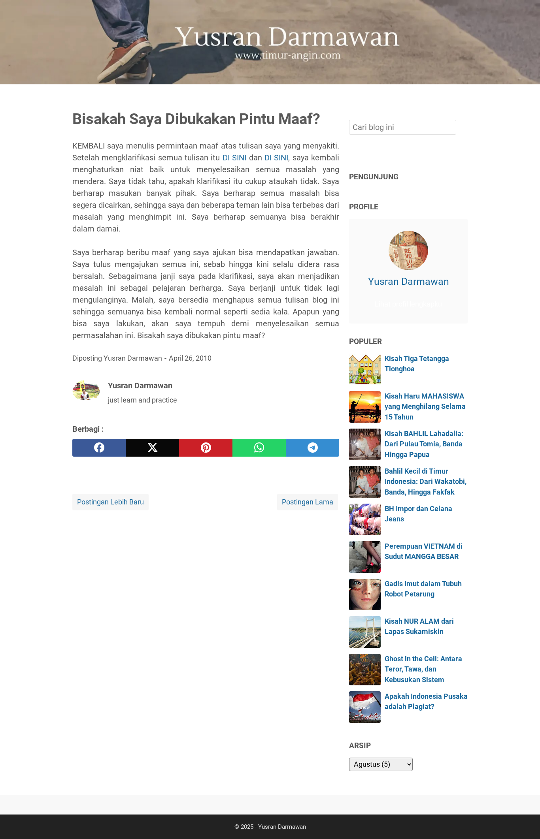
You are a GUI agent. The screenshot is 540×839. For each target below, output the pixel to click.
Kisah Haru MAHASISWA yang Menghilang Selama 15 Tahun (425, 406)
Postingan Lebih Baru (110, 502)
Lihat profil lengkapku (408, 304)
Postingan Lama (307, 502)
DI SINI (234, 157)
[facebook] (99, 448)
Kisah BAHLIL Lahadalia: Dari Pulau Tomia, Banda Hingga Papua (424, 444)
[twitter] (152, 448)
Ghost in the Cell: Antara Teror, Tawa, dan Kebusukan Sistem (423, 669)
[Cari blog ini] (463, 97)
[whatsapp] (259, 448)
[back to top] (524, 821)
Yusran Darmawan (408, 281)
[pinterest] (205, 448)
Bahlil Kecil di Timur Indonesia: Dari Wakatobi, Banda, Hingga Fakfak (425, 481)
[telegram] (312, 448)
